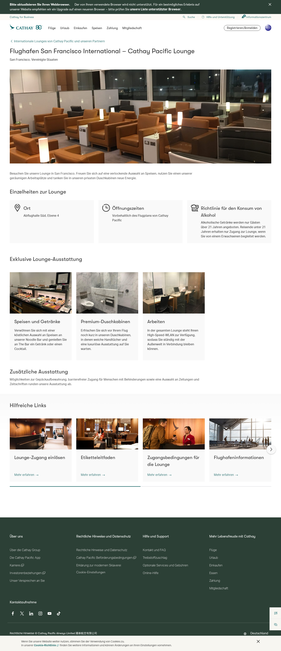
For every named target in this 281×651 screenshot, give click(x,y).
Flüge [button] (52, 28)
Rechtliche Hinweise (22, 633)
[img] (270, 4)
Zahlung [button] (112, 28)
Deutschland (259, 633)
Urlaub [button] (64, 28)
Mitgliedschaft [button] (132, 28)
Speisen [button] (97, 28)
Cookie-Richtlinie (45, 645)
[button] (26, 474)
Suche (191, 17)
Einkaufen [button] (80, 28)
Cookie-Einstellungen (90, 572)
